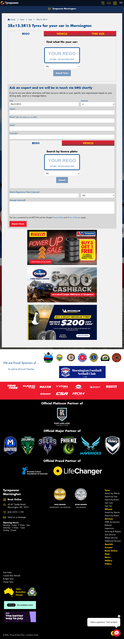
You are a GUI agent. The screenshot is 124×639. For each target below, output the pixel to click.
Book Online (111, 550)
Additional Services (113, 541)
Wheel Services (111, 538)
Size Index (7, 572)
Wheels (108, 509)
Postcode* (13, 133)
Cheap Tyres (8, 582)
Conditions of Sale (32, 635)
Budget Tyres (8, 579)
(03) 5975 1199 (16, 512)
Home (12, 19)
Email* (12, 125)
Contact (108, 547)
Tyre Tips (108, 506)
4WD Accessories (112, 522)
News (108, 557)
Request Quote (18, 224)
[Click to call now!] (102, 3)
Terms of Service (74, 217)
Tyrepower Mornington (64, 8)
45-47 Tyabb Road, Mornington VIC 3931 (18, 506)
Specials (109, 544)
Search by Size (111, 496)
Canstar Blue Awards (11, 575)
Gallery (108, 560)
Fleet (107, 554)
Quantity (84, 100)
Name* (12, 109)
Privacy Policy (57, 217)
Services (109, 518)
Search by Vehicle (112, 493)
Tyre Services (110, 534)
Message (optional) (17, 200)
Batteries (108, 525)
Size (11, 100)
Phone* (23, 117)
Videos (108, 563)
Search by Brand (112, 499)
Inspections (109, 528)
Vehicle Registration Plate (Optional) (24, 192)
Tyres (107, 490)
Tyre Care (109, 503)
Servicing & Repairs (113, 531)
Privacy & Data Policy (17, 635)
